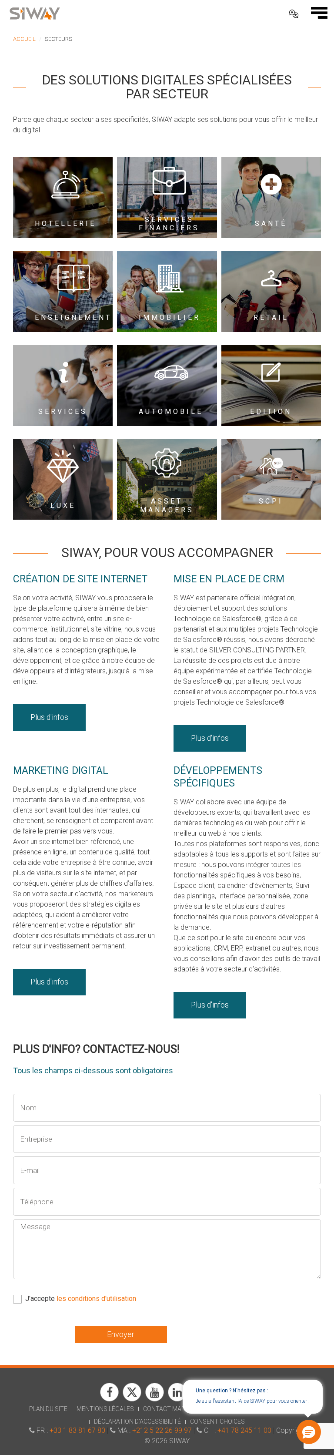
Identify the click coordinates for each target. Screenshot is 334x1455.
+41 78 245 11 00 (244, 1430)
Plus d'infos (49, 717)
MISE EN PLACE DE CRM (229, 579)
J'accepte (80, 1298)
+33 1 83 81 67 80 (77, 1430)
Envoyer (120, 1334)
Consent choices (217, 1421)
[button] (308, 1433)
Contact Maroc (168, 1408)
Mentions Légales (105, 1408)
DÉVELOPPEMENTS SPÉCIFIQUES (218, 777)
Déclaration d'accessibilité (137, 1421)
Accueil (24, 39)
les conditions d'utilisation (96, 1298)
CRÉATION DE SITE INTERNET (80, 579)
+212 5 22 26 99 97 (162, 1430)
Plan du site (48, 1408)
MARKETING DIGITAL (60, 770)
